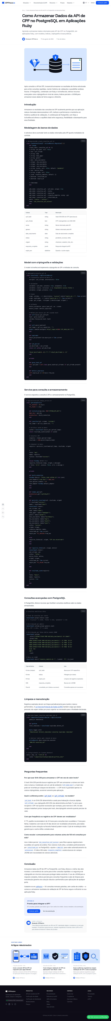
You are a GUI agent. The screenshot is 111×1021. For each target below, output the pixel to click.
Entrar (93, 2)
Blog (23, 10)
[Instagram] (15, 1004)
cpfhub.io (39, 886)
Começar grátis (102, 2)
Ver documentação (49, 911)
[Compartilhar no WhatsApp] (3, 512)
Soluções (27, 3)
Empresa (71, 3)
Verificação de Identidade (33, 999)
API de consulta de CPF (33, 994)
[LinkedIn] (9, 1004)
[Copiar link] (3, 516)
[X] (12, 1004)
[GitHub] (6, 1004)
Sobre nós (70, 994)
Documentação (51, 994)
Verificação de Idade (32, 996)
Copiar (83, 140)
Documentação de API (40, 3)
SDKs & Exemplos (52, 999)
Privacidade (91, 994)
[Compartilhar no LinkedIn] (3, 504)
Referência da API (52, 996)
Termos (90, 996)
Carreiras (69, 1001)
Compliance (70, 996)
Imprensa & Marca (72, 999)
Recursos (54, 3)
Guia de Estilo (50, 1007)
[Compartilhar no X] (3, 508)
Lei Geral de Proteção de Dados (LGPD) (49, 707)
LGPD (89, 999)
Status (48, 1004)
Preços (62, 3)
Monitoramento (30, 1001)
